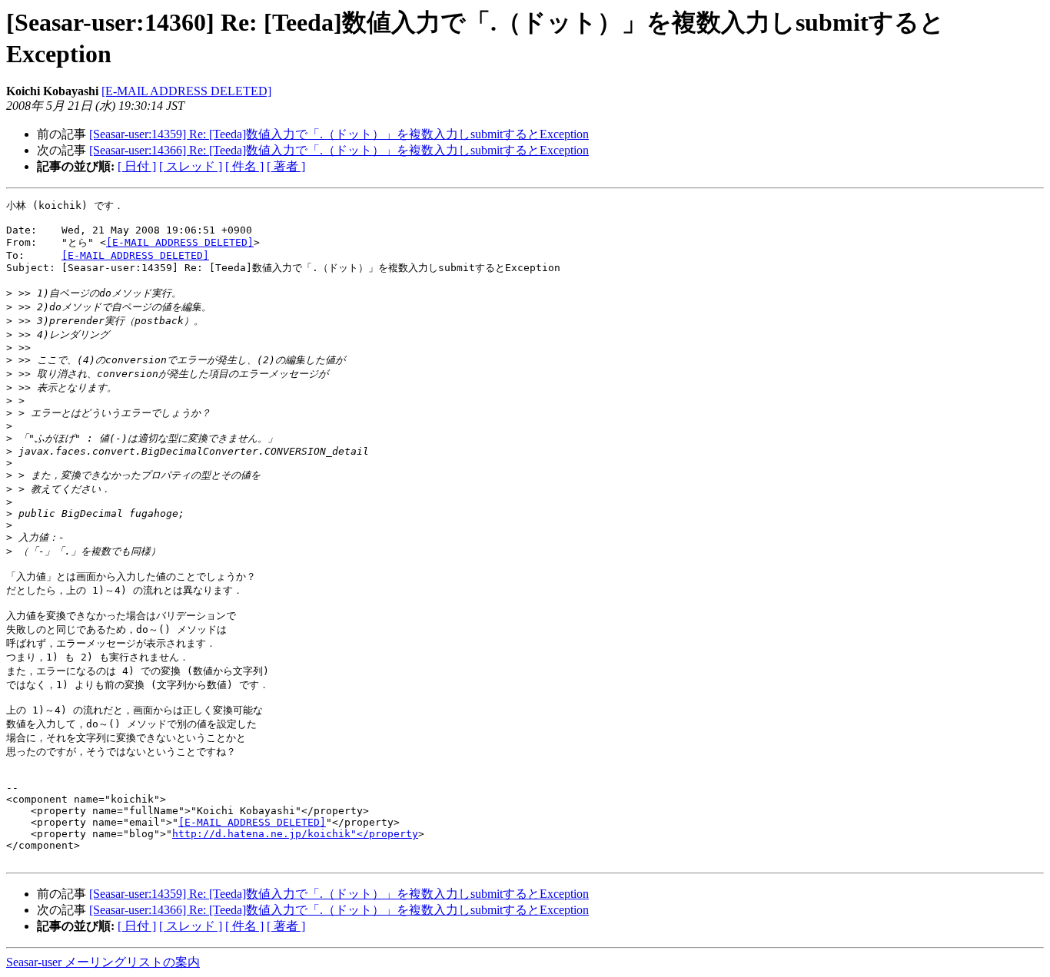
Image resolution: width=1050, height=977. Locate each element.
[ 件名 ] (244, 166)
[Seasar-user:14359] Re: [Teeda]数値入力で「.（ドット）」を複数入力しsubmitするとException (339, 134)
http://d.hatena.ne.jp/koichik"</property (295, 834)
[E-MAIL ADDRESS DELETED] (186, 91)
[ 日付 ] (137, 166)
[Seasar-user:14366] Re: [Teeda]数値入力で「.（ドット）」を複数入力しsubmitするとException (339, 150)
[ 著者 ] (286, 166)
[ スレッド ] (190, 166)
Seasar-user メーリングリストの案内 (103, 962)
